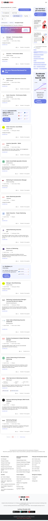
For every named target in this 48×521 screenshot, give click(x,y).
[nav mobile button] (46, 2)
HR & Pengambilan (43, 68)
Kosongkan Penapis (19, 22)
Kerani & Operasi (37, 56)
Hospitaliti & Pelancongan (39, 58)
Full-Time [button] (11, 22)
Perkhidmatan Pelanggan (38, 54)
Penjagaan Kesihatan (41, 66)
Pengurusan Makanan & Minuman (38, 52)
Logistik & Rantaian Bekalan (39, 62)
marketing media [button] (4, 22)
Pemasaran (36, 68)
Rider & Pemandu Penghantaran (40, 64)
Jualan (35, 60)
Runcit (35, 49)
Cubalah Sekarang (25, 30)
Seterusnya (22, 437)
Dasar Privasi (19, 518)
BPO (35, 66)
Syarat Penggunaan (27, 518)
